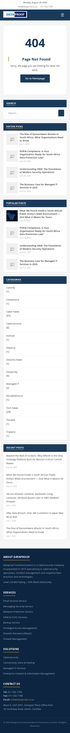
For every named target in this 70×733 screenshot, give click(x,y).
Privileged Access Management (20, 628)
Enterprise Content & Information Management (29, 673)
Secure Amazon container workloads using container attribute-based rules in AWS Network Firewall (32, 497)
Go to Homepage (35, 78)
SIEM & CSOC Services (15, 617)
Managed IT (12, 383)
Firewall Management (15, 638)
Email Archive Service (15, 600)
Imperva (10, 347)
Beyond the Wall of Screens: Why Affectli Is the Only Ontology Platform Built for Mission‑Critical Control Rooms (34, 459)
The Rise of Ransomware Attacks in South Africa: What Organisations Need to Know (41, 137)
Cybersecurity (13, 323)
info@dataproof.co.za (27, 6)
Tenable (10, 419)
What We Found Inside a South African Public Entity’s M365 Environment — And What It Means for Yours (41, 213)
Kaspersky (11, 371)
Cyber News (12, 311)
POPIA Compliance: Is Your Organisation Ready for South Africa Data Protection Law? (40, 154)
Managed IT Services (14, 668)
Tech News (12, 407)
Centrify (10, 287)
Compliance (12, 299)
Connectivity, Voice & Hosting (19, 662)
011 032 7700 (46, 6)
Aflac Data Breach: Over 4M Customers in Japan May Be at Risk (34, 514)
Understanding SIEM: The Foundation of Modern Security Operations (40, 171)
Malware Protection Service (18, 611)
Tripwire (10, 431)
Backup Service (11, 622)
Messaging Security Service (18, 606)
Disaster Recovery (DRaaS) (17, 633)
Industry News (14, 359)
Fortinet (10, 335)
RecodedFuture (14, 395)
